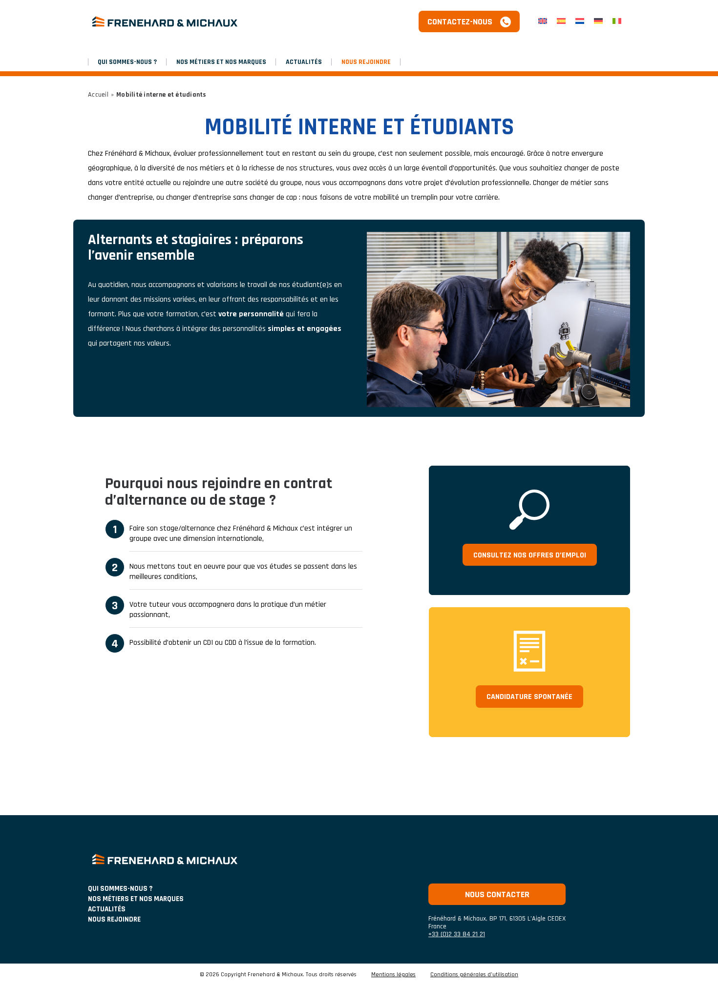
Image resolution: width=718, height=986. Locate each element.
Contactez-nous (459, 21)
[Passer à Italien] (617, 21)
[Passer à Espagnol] (561, 21)
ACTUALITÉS (107, 909)
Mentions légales (393, 974)
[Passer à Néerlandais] (579, 21)
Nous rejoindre (366, 62)
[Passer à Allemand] (598, 21)
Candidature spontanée (529, 697)
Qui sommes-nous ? (127, 62)
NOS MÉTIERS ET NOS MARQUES (221, 62)
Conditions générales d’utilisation (474, 974)
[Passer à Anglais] (542, 21)
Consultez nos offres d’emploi (529, 555)
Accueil (98, 95)
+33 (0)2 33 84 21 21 (456, 934)
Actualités (304, 62)
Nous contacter (497, 894)
